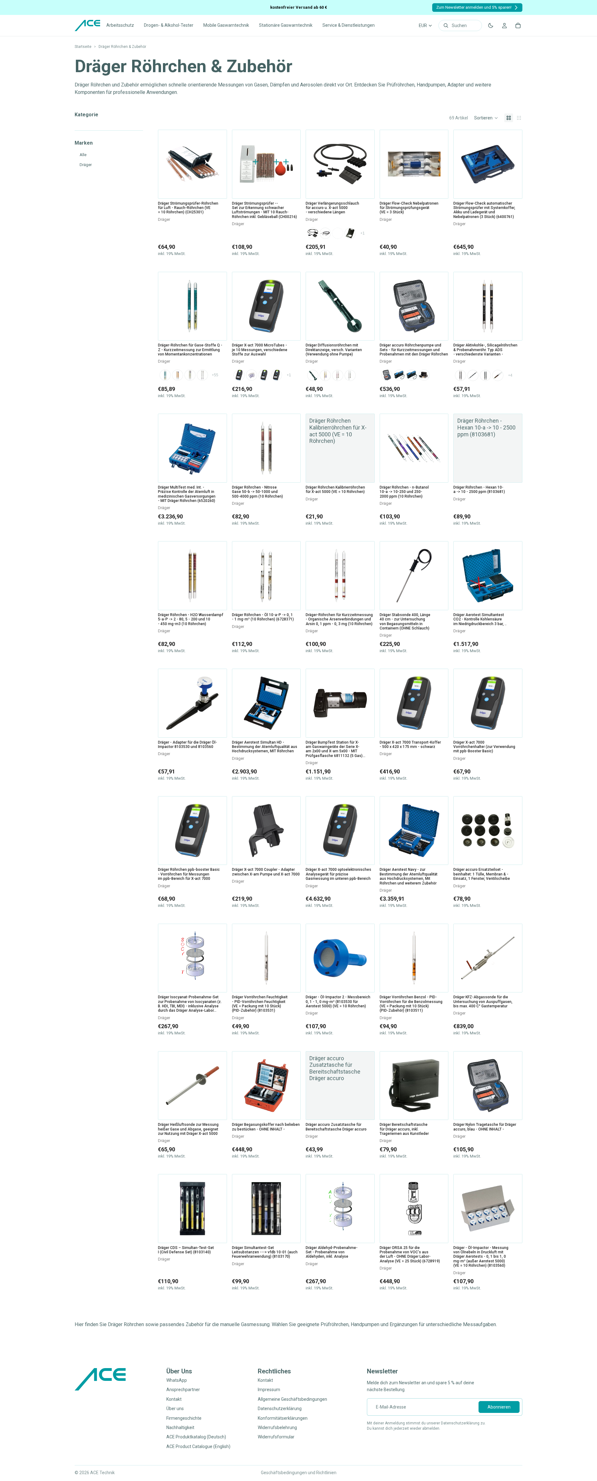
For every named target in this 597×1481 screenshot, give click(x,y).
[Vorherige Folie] (165, 306)
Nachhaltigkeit (180, 1427)
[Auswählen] (365, 188)
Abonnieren (499, 1406)
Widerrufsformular (276, 1437)
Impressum (269, 1389)
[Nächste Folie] (220, 306)
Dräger (86, 164)
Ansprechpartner (183, 1389)
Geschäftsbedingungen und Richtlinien (298, 1472)
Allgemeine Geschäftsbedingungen (292, 1399)
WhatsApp (176, 1380)
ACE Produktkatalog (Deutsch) (196, 1437)
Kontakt (174, 1399)
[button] (486, 118)
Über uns (175, 1408)
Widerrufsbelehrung (277, 1427)
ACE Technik (102, 1472)
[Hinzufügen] (217, 188)
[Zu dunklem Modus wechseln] (490, 25)
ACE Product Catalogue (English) (198, 1446)
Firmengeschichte (183, 1418)
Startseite (83, 46)
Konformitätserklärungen (283, 1418)
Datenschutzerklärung (280, 1408)
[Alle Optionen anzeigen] (362, 233)
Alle (83, 154)
